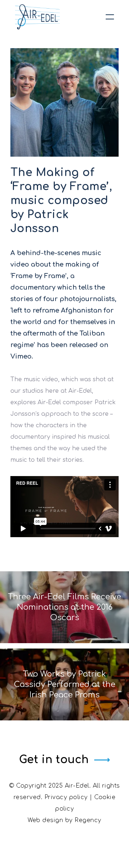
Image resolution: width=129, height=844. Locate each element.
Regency (88, 820)
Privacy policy (66, 797)
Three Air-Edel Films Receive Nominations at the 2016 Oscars (64, 607)
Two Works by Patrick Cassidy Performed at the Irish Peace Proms (64, 684)
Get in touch (54, 760)
